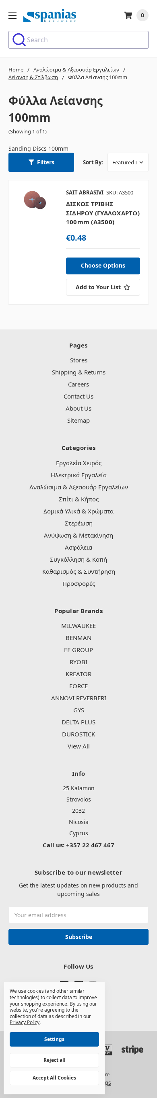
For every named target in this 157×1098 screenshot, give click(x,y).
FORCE (78, 686)
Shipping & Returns (78, 372)
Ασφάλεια (78, 547)
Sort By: (93, 162)
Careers (78, 384)
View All (79, 746)
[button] (41, 162)
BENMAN (78, 638)
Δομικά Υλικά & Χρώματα (78, 511)
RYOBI (78, 662)
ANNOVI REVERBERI (78, 698)
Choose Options (103, 265)
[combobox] (78, 40)
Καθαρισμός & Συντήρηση (78, 571)
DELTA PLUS (78, 722)
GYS (78, 710)
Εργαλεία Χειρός (78, 463)
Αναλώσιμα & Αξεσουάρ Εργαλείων (78, 487)
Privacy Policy (24, 1022)
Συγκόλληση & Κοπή (78, 559)
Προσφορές (78, 583)
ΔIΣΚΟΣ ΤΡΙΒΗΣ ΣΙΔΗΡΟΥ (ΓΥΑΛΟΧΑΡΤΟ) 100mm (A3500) (103, 213)
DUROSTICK (78, 734)
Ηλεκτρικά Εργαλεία (79, 475)
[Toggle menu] (12, 15)
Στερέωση (79, 523)
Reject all (54, 1060)
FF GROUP (78, 650)
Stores (78, 360)
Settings (54, 1039)
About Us (78, 408)
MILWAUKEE (78, 626)
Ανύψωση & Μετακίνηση (78, 535)
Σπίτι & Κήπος (79, 499)
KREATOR (78, 674)
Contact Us (78, 396)
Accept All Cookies (54, 1077)
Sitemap (78, 420)
